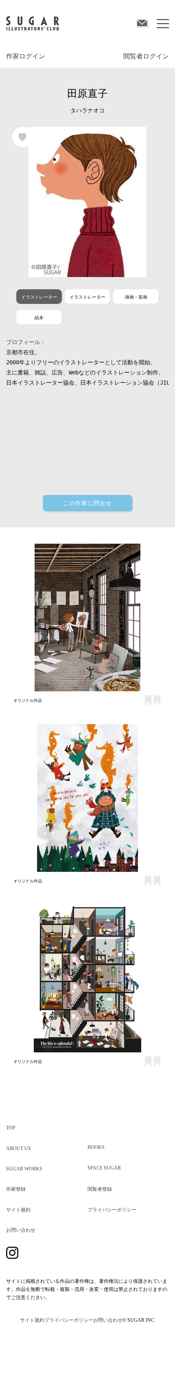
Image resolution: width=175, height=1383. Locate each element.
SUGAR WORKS (24, 1169)
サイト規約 (18, 1210)
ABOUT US (18, 1148)
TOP (10, 1128)
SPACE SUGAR (104, 1168)
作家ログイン (25, 56)
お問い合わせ (20, 1230)
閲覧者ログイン (146, 56)
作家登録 (16, 1189)
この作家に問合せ (87, 503)
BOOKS (96, 1147)
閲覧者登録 (100, 1189)
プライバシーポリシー (112, 1210)
